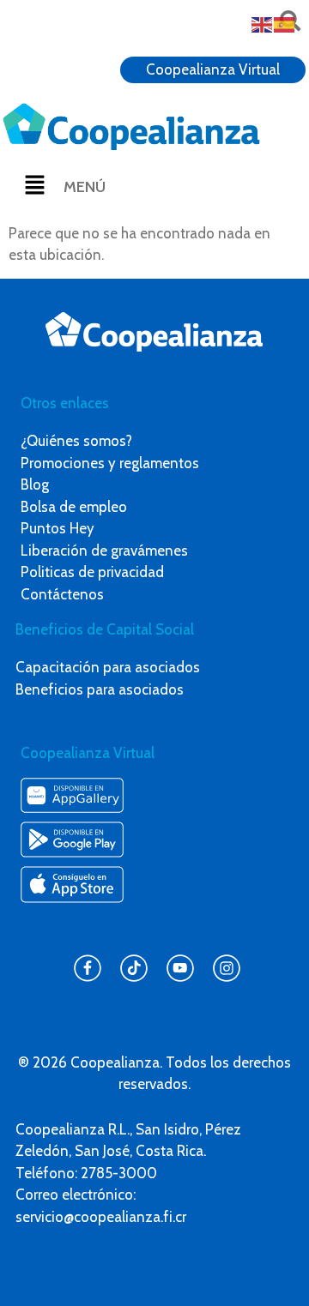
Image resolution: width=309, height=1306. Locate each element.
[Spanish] (285, 23)
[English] (262, 23)
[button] (34, 186)
